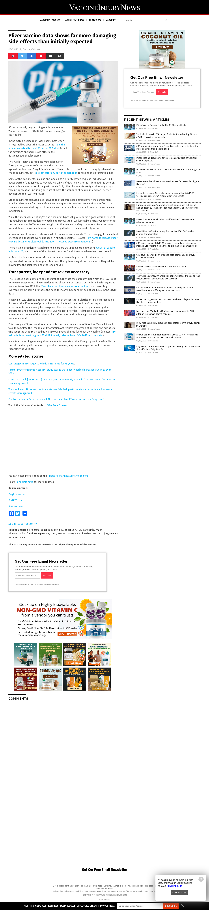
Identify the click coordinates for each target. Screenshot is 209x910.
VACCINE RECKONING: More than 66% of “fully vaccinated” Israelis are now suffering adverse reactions (165, 289)
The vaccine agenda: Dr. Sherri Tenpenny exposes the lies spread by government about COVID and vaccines (168, 277)
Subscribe (171, 905)
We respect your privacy (89, 891)
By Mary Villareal (154, 140)
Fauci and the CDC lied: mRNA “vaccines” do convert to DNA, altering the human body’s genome (165, 312)
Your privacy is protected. (24, 584)
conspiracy (47, 529)
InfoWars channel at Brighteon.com (68, 475)
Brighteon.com (16, 494)
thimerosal (95, 20)
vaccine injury (100, 533)
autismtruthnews (74, 20)
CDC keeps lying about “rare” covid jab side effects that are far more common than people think (167, 147)
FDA (79, 529)
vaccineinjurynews (50, 20)
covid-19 (58, 529)
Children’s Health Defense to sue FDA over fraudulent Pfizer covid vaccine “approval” (56, 399)
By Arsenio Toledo (154, 199)
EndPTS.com (15, 500)
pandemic (88, 529)
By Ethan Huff (153, 128)
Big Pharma (32, 529)
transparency (41, 533)
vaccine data (84, 533)
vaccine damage (67, 533)
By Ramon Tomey (154, 237)
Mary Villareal (33, 49)
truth (53, 533)
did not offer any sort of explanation (56, 172)
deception (70, 529)
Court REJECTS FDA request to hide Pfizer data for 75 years (41, 363)
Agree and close (179, 892)
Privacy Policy (104, 899)
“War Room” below (57, 405)
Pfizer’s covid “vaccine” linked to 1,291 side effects (161, 125)
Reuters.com (15, 506)
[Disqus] (63, 741)
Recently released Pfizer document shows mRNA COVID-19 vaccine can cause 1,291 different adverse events (165, 194)
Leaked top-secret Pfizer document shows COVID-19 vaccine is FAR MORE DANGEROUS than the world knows (167, 336)
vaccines (111, 20)
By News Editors (154, 261)
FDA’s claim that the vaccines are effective (64, 286)
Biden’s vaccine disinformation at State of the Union (161, 266)
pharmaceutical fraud (20, 533)
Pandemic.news (24, 481)
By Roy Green (153, 353)
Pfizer (98, 529)
